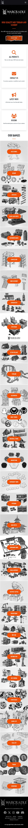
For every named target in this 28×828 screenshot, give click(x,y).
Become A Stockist (10, 818)
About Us (8, 816)
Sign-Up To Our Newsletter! (14, 808)
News (14, 816)
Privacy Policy (14, 819)
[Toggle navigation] (25, 2)
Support (20, 818)
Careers (20, 816)
